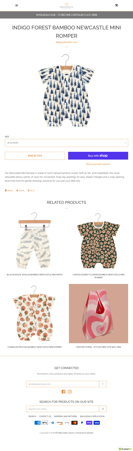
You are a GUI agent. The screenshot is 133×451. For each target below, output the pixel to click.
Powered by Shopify (84, 433)
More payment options (98, 164)
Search (32, 416)
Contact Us (45, 416)
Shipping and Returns (65, 416)
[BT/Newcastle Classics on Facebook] (63, 392)
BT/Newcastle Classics (65, 433)
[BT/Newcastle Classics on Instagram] (70, 392)
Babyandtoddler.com (66, 42)
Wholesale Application (92, 416)
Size (7, 137)
